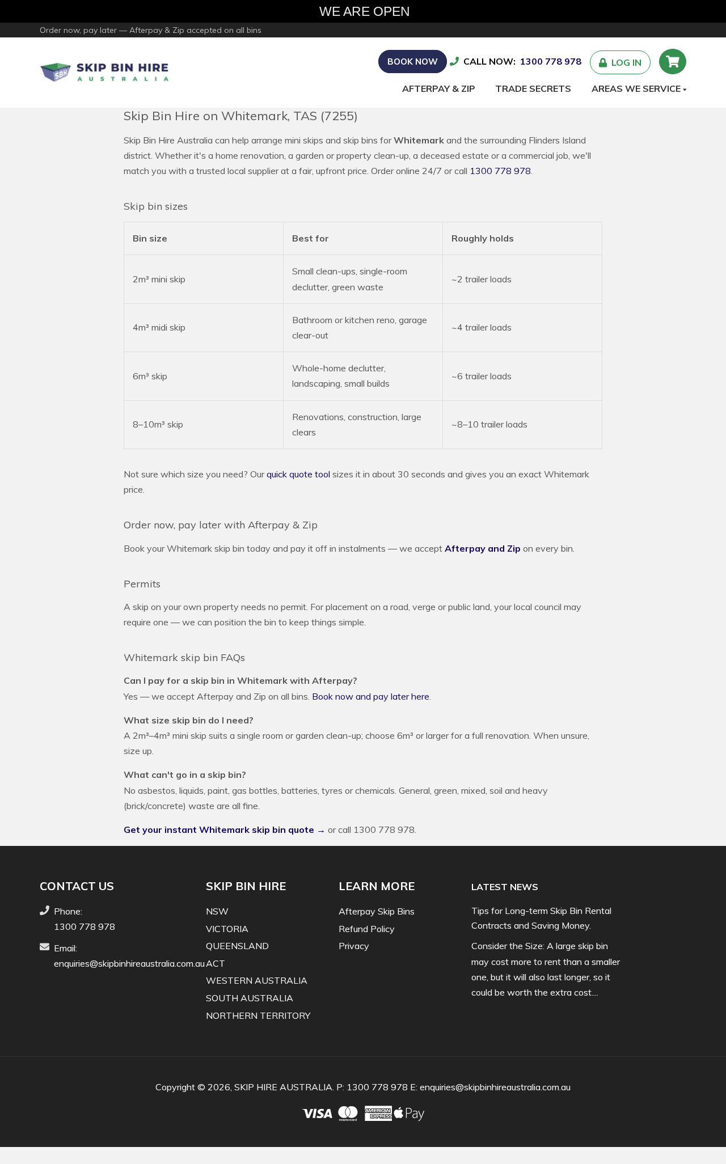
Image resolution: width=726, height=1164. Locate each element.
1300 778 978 (550, 61)
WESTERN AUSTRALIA (256, 980)
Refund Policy (367, 928)
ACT (215, 963)
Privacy (354, 945)
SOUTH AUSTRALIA (249, 998)
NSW (217, 911)
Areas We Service (637, 88)
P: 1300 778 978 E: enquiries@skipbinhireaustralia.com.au (453, 1087)
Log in (624, 62)
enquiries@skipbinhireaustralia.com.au (129, 963)
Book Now (412, 61)
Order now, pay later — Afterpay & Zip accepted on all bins (150, 30)
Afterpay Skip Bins (377, 911)
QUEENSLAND (237, 945)
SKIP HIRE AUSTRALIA (283, 1087)
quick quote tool (298, 474)
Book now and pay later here (370, 696)
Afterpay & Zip (438, 88)
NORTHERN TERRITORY (258, 1015)
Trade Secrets (533, 88)
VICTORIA (227, 928)
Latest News (504, 886)
